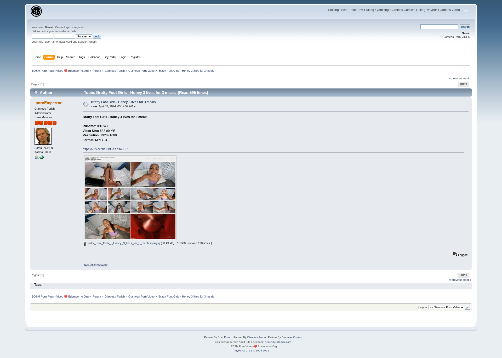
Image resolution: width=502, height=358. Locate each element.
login (67, 27)
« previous (456, 78)
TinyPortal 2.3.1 (242, 350)
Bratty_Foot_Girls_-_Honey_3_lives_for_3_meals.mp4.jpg (123, 243)
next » (467, 78)
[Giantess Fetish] (41, 158)
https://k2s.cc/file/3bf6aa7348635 (106, 149)
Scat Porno (224, 337)
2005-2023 (262, 350)
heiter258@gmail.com (278, 341)
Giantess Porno (256, 337)
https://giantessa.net (95, 264)
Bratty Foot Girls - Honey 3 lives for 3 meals (123, 102)
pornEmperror (49, 102)
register (79, 27)
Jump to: (422, 307)
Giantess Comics (292, 337)
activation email (65, 31)
